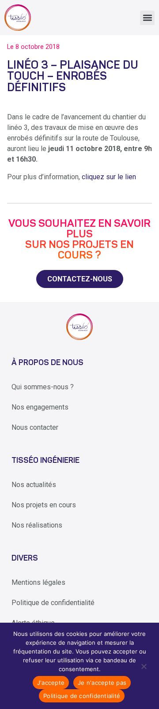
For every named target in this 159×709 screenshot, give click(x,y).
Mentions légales (38, 582)
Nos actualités (33, 484)
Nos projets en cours (43, 505)
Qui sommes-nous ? (42, 387)
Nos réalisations (36, 525)
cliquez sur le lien (109, 177)
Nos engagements (39, 407)
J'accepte (50, 682)
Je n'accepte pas (102, 682)
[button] (147, 18)
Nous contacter (34, 427)
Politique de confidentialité (53, 602)
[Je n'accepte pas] (143, 665)
